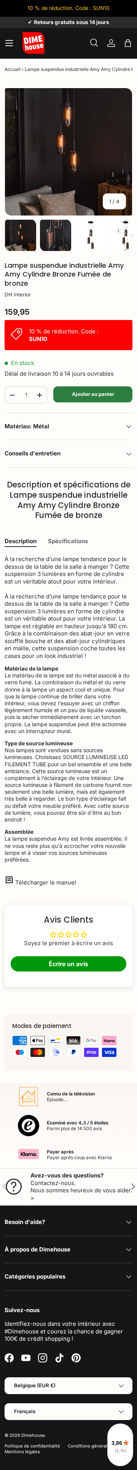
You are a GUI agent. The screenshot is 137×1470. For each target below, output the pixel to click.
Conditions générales (90, 1446)
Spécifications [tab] (68, 541)
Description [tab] (21, 541)
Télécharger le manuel (45, 882)
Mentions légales (22, 1451)
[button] (127, 43)
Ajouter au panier (93, 394)
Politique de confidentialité (32, 1446)
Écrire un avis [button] (68, 964)
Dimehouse (33, 1435)
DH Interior (18, 294)
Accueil (13, 69)
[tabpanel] (68, 709)
